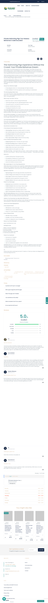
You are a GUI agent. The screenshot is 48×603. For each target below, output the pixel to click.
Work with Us (27, 568)
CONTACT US (27, 11)
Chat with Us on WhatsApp (10, 566)
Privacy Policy (6, 593)
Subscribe (41, 549)
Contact (26, 570)
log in (10, 476)
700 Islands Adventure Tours (14, 480)
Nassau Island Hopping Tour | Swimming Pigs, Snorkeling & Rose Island (8, 528)
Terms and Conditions (8, 590)
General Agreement (8, 587)
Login (38, 1)
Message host (12, 483)
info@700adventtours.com (15, 1)
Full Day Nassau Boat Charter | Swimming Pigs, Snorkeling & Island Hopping (18, 529)
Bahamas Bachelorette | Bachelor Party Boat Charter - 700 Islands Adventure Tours (39, 529)
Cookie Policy (6, 595)
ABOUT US (28, 5)
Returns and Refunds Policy (9, 598)
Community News (28, 565)
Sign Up (42, 1)
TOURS (22, 5)
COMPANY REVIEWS (35, 5)
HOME (18, 5)
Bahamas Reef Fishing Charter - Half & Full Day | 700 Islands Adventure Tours (29, 529)
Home (26, 562)
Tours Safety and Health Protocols (11, 584)
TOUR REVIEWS (20, 11)
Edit (43, 367)
